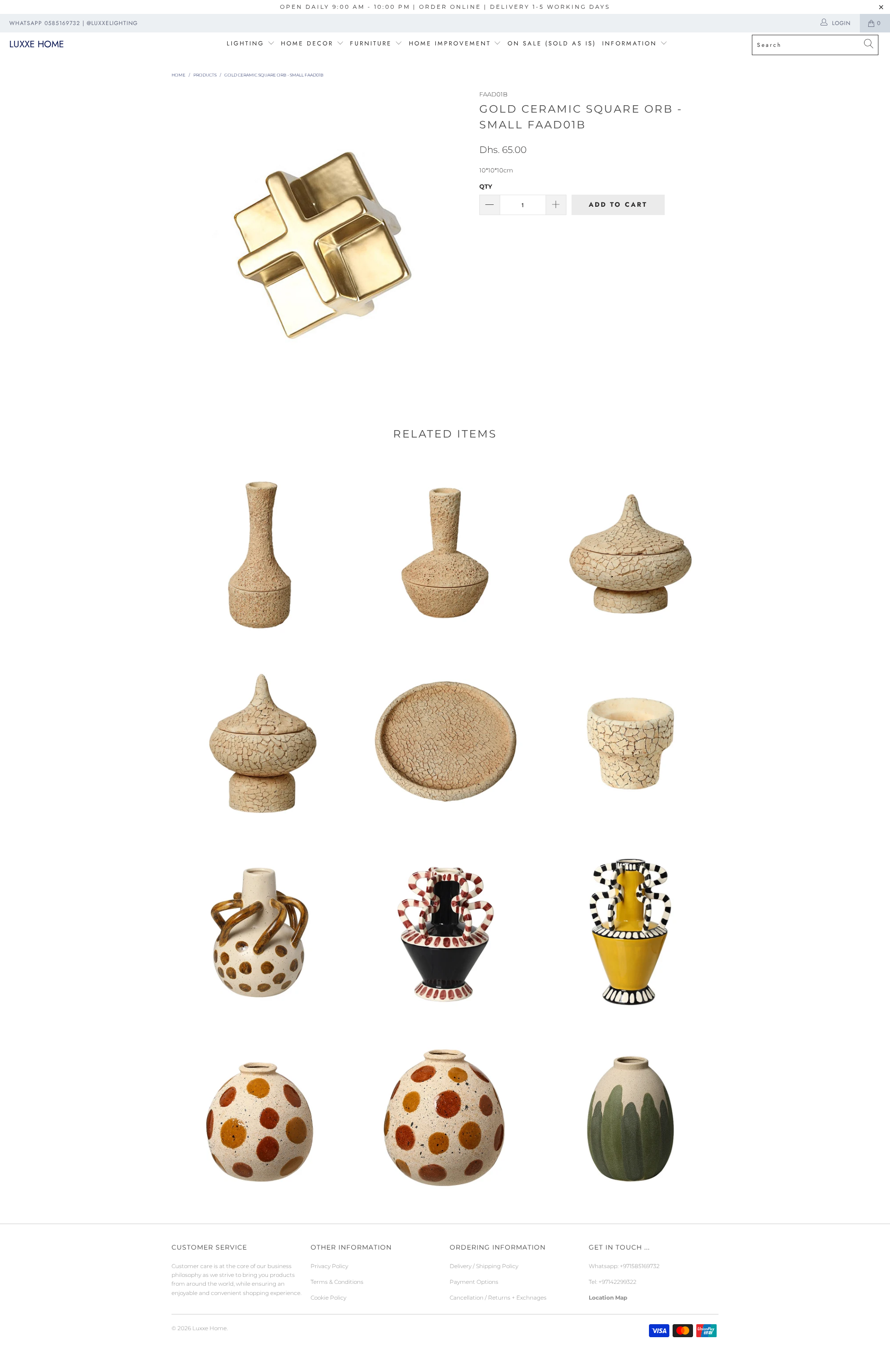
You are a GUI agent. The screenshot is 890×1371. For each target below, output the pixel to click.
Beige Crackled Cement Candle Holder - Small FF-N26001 (630, 739)
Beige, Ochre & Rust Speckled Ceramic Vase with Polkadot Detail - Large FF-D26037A (445, 1115)
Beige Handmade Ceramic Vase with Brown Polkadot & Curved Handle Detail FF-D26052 (260, 927)
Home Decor (307, 43)
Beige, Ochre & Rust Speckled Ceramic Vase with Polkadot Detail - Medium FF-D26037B (260, 1115)
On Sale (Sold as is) (552, 43)
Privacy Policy (329, 1266)
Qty (485, 186)
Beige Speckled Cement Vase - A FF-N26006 (445, 551)
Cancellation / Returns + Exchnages (498, 1297)
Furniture (371, 43)
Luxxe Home (36, 44)
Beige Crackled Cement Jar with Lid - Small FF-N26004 (260, 739)
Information (629, 43)
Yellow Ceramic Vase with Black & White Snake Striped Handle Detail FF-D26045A (630, 927)
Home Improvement (451, 43)
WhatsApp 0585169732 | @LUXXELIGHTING (73, 23)
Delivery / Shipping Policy (484, 1266)
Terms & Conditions (337, 1281)
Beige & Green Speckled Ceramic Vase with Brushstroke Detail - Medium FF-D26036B (630, 1115)
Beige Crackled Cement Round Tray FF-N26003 (445, 739)
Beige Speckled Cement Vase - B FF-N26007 (260, 551)
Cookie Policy (328, 1297)
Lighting (247, 43)
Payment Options (474, 1281)
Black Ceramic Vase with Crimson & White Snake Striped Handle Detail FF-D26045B (445, 927)
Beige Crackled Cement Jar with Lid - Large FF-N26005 (630, 551)
